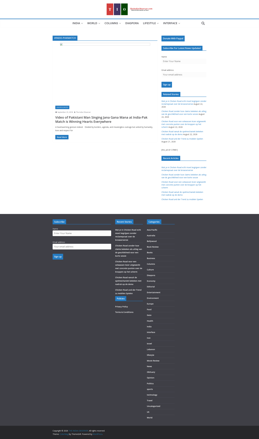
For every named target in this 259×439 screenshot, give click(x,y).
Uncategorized (62, 107)
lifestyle (149, 23)
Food (149, 309)
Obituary (151, 372)
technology (152, 395)
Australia (151, 235)
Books (150, 252)
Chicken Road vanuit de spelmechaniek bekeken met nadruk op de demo (128, 280)
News (149, 366)
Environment (153, 298)
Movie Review (153, 360)
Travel (149, 400)
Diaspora (132, 23)
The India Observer (83, 112)
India (76, 23)
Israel (149, 343)
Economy (151, 281)
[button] (81, 23)
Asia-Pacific (152, 230)
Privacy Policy (121, 306)
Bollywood (152, 241)
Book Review (153, 247)
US (148, 412)
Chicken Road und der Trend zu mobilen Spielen (182, 138)
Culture (150, 269)
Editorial (151, 286)
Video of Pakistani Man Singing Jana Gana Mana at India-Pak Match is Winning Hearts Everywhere (101, 119)
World (92, 23)
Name (164, 56)
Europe (150, 303)
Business (151, 258)
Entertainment (153, 292)
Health (150, 321)
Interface (170, 23)
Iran (149, 338)
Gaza (149, 315)
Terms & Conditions (124, 312)
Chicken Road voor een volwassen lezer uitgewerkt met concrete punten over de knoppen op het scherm (183, 124)
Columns (111, 23)
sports (150, 389)
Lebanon (151, 349)
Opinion (150, 377)
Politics (150, 383)
